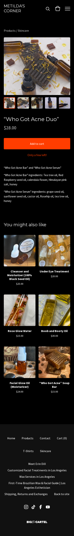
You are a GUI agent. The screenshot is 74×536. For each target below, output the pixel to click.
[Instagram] (26, 507)
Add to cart (37, 144)
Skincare (23, 30)
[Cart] (57, 8)
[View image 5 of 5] (64, 103)
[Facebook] (40, 507)
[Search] (48, 8)
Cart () (62, 438)
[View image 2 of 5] (23, 103)
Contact (45, 438)
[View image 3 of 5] (37, 103)
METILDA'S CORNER (14, 8)
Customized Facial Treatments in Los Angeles (37, 470)
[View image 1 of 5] (9, 103)
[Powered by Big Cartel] (37, 522)
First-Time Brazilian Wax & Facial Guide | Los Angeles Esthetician (37, 485)
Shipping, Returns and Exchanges (26, 494)
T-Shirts (28, 451)
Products (10, 30)
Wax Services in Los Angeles (37, 476)
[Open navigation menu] (67, 8)
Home (11, 438)
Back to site (61, 494)
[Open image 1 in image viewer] (37, 66)
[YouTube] (48, 507)
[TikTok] (33, 507)
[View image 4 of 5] (50, 103)
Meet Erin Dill (37, 464)
